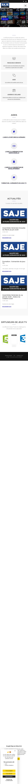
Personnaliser (9, 776)
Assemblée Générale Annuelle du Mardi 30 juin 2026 (13, 229)
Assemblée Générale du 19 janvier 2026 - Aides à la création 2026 (12, 296)
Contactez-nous (20, 355)
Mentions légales (8, 355)
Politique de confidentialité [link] (9, 780)
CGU (14, 355)
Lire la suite (5, 19)
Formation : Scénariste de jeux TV (13, 262)
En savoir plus (6, 237)
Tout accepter (9, 771)
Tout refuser (9, 773)
